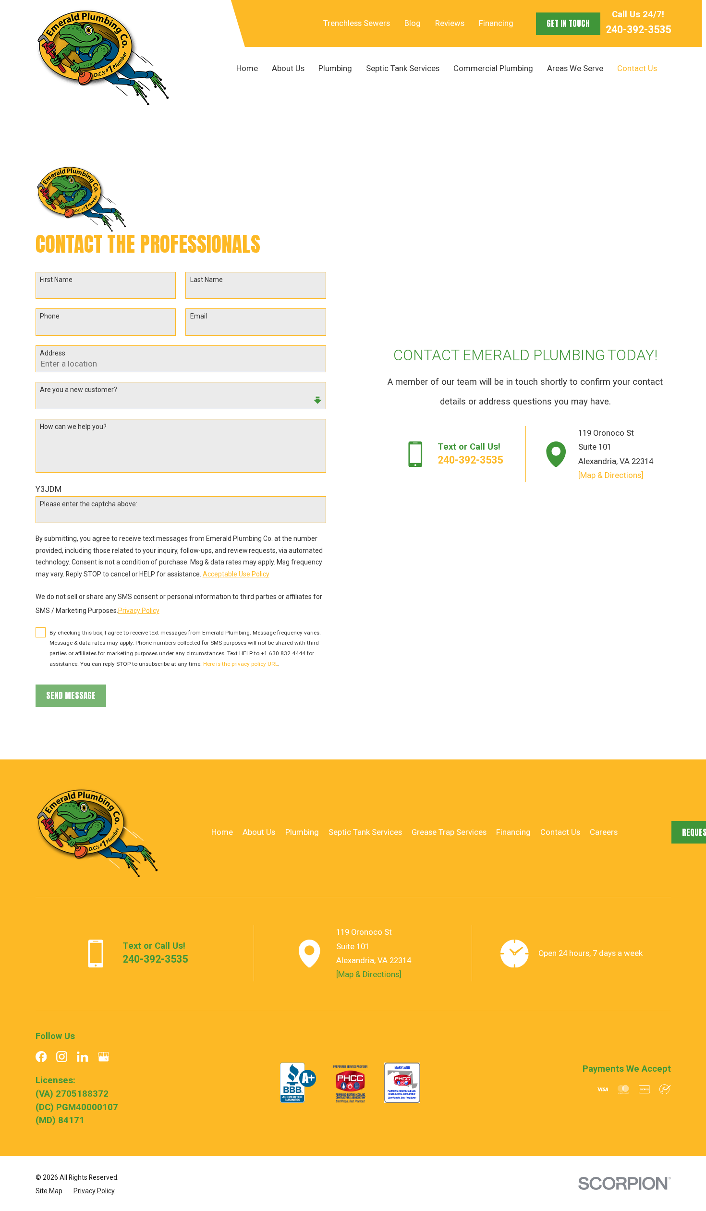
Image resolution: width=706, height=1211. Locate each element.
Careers (604, 832)
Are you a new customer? (78, 389)
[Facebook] (41, 1056)
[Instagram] (61, 1056)
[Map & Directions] (611, 475)
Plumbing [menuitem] (335, 68)
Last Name (206, 279)
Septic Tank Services (365, 832)
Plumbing (302, 832)
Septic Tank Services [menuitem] (402, 68)
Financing (496, 23)
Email (198, 316)
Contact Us (560, 832)
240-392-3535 (638, 30)
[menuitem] (49, 1191)
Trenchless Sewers (356, 23)
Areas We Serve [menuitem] (575, 68)
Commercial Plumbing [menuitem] (493, 68)
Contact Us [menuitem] (637, 68)
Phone (50, 316)
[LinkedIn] (82, 1056)
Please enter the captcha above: (88, 504)
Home (222, 832)
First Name (56, 279)
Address (52, 353)
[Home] (102, 56)
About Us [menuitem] (288, 68)
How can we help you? (73, 426)
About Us (259, 832)
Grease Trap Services (449, 832)
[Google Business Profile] (103, 1056)
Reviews (449, 23)
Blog (412, 23)
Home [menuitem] (247, 68)
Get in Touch (568, 23)
